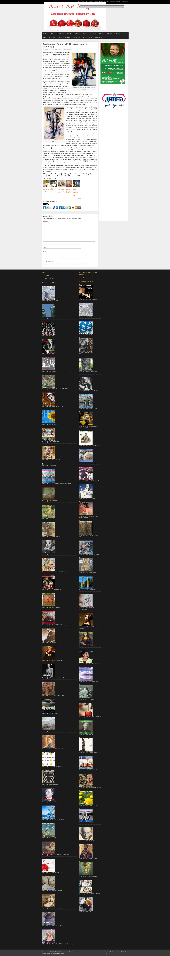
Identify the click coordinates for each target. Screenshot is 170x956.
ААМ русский (89, 1)
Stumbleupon (63, 207)
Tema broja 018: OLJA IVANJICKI (51, 589)
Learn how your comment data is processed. (77, 264)
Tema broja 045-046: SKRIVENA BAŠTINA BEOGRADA (88, 372)
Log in (102, 951)
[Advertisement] (113, 142)
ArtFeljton (67, 37)
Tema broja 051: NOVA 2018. (87, 463)
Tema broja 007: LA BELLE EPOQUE (52, 406)
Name (45, 243)
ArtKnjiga (53, 33)
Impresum (46, 275)
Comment (46, 221)
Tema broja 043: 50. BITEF (86, 334)
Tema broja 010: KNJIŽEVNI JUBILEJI (52, 459)
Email (50, 207)
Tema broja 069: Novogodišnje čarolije (90, 787)
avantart (70, 49)
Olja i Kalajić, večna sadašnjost (53, 190)
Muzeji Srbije (76, 37)
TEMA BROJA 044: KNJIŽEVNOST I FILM (89, 353)
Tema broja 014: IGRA (48, 518)
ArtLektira (61, 33)
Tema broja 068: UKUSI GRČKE (88, 770)
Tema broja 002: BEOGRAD (50, 318)
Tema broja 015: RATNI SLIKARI (51, 536)
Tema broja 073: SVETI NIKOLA (88, 858)
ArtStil (85, 33)
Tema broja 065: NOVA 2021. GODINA (90, 717)
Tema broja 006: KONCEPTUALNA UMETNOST (55, 388)
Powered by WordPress (110, 951)
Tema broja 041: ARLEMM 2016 (88, 299)
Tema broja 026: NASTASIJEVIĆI (51, 731)
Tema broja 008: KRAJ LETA (50, 424)
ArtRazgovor (92, 33)
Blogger (76, 207)
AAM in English (81, 1)
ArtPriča (60, 37)
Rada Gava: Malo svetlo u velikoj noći (46, 190)
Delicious (54, 207)
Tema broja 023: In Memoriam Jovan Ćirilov (54, 678)
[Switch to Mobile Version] (106, 954)
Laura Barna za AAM (114, 1)
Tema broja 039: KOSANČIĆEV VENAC (53, 925)
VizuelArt (69, 33)
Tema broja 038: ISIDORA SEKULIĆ (52, 908)
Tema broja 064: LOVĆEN (86, 699)
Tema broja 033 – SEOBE (49, 837)
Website (45, 251)
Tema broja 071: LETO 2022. (87, 823)
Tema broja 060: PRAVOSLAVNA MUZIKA (88, 627)
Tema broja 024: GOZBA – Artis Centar (53, 695)
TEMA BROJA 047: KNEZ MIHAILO (89, 390)
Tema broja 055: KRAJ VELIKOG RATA (88, 536)
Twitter (47, 207)
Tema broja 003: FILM (48, 335)
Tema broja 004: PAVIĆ (48, 353)
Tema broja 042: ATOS (85, 317)
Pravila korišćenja (49, 278)
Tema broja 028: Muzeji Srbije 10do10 (52, 766)
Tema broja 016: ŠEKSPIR (49, 554)
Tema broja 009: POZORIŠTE (50, 442)
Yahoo (73, 207)
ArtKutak (109, 33)
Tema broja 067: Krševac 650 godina (89, 752)
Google (60, 207)
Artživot (125, 33)
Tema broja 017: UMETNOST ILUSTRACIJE (54, 571)
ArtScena (101, 33)
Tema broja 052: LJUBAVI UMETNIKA (89, 480)
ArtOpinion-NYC (87, 37)
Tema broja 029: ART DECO (50, 784)
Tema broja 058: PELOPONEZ (87, 590)
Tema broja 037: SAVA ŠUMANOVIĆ (52, 890)
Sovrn (79, 198)
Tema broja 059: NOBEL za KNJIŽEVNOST (86, 608)
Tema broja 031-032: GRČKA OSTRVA (53, 819)
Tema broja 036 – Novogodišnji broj (52, 872)
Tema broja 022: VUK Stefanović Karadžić (53, 660)
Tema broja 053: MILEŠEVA (87, 498)
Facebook (44, 207)
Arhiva (82, 277)
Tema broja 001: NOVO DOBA (50, 300)
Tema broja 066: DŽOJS (86, 734)
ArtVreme (117, 33)
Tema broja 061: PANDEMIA (87, 646)
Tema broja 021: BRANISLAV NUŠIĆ (52, 642)
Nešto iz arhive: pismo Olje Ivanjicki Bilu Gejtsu (68, 190)
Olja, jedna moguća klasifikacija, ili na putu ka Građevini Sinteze (76, 192)
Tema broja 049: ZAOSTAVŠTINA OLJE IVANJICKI (88, 426)
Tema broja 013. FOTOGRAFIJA (51, 501)
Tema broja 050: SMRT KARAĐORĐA (89, 445)
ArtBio (44, 37)
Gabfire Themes (124, 951)
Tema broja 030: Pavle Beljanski (51, 801)
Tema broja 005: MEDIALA (49, 371)
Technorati (69, 207)
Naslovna (45, 33)
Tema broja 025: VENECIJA (49, 713)
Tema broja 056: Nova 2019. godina (89, 554)
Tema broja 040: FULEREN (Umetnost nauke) (55, 943)
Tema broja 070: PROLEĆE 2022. (88, 805)
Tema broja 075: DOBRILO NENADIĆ (89, 894)
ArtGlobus (52, 37)
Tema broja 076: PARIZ (85, 911)
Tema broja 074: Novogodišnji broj (88, 876)
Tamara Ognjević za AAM (101, 1)
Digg (57, 207)
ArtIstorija (77, 33)
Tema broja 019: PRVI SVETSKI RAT (52, 607)
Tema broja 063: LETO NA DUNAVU (89, 681)
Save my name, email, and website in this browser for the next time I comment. (62, 258)
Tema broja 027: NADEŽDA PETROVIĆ (53, 748)
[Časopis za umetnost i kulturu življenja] (75, 16)
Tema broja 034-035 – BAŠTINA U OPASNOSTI (55, 855)
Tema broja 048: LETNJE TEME (88, 408)
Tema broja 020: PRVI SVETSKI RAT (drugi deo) (55, 624)
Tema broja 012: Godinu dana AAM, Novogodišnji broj (57, 483)
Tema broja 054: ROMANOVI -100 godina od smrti (88, 516)
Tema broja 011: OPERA (49, 465)
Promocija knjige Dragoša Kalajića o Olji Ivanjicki (61, 190)
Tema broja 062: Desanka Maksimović (90, 663)
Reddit (66, 207)
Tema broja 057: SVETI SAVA (87, 572)
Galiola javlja (124, 1)
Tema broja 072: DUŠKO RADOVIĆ (89, 840)
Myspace (79, 207)
